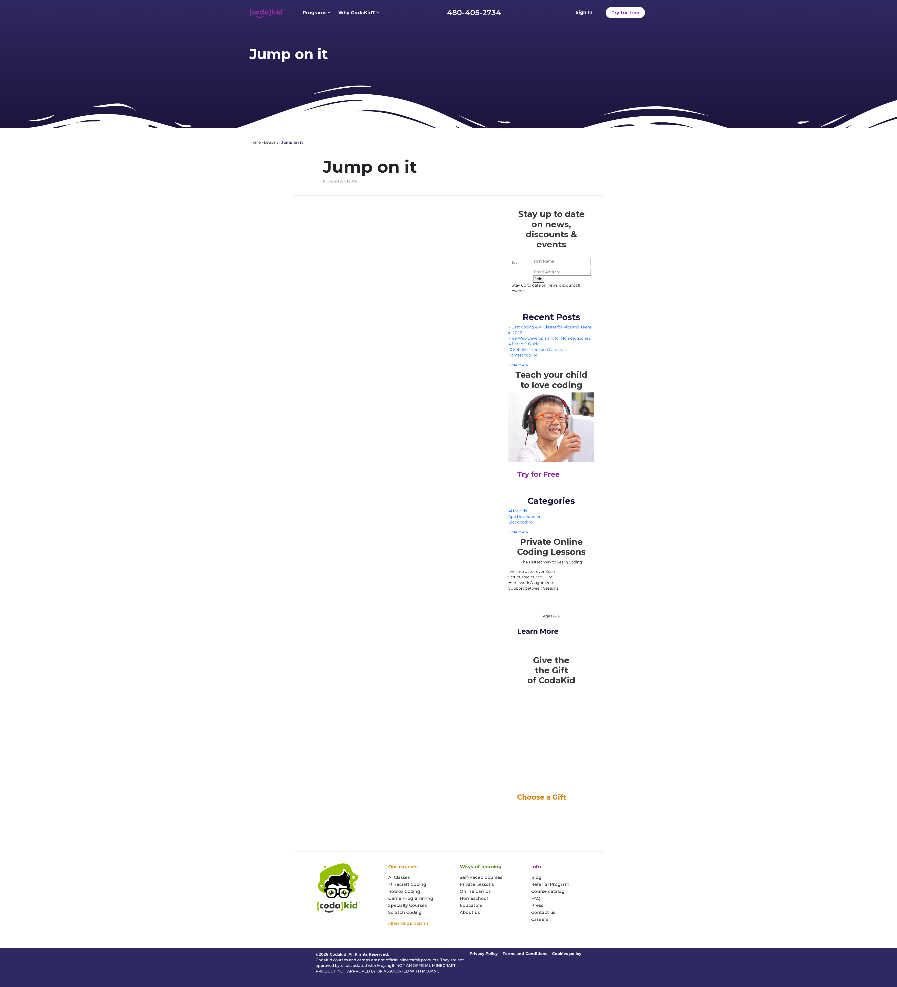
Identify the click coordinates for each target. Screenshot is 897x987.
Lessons (271, 142)
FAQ (535, 898)
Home (255, 142)
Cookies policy (566, 953)
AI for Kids (517, 511)
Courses (417, 905)
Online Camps (475, 891)
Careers (539, 919)
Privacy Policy (484, 953)
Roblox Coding (404, 891)
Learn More (538, 631)
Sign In (584, 12)
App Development (525, 516)
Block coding (520, 522)
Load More (518, 364)
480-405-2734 (474, 12)
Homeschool (474, 898)
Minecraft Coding (407, 884)
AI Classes (399, 877)
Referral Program (550, 884)
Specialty (398, 905)
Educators (471, 905)
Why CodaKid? (356, 12)
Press (537, 905)
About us (470, 912)
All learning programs (408, 923)
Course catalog (548, 891)
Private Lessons (477, 884)
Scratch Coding (405, 912)
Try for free (625, 12)
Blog (536, 877)
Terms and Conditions (524, 953)
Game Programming (410, 898)
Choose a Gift (541, 797)
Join (538, 279)
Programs (315, 12)
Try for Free (538, 474)
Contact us (543, 912)
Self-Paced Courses (481, 877)
